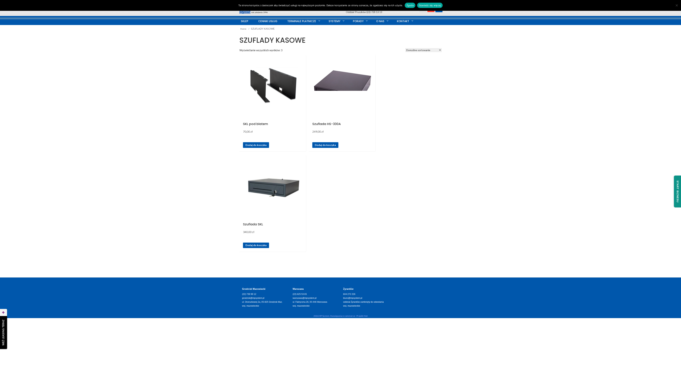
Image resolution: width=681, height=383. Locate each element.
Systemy (334, 21)
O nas (380, 21)
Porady (358, 21)
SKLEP (244, 21)
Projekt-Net (362, 316)
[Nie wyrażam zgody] (676, 5)
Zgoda (410, 5)
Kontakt (403, 21)
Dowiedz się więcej (430, 5)
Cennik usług (267, 21)
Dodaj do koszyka (256, 144)
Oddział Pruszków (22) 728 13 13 (364, 11)
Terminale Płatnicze (301, 21)
